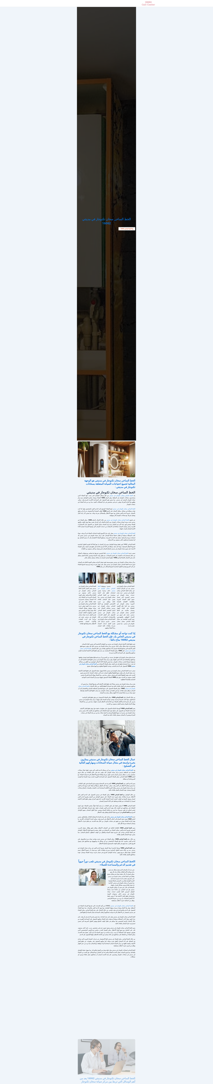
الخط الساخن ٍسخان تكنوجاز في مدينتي (121, 495)
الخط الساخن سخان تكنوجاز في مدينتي (124, 509)
